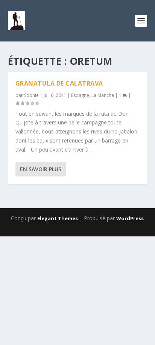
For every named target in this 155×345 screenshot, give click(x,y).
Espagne (80, 95)
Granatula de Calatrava (59, 83)
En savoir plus (40, 169)
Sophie (31, 95)
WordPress (130, 218)
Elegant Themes (57, 218)
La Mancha (102, 95)
